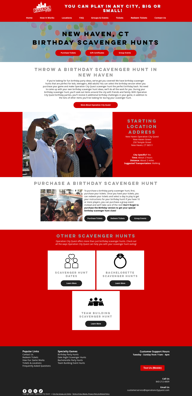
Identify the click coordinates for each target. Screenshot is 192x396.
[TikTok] (41, 391)
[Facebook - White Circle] (25, 391)
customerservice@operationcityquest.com (148, 390)
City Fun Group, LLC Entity (62, 394)
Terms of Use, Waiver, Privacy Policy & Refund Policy (91, 394)
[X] (35, 391)
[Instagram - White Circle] (30, 391)
